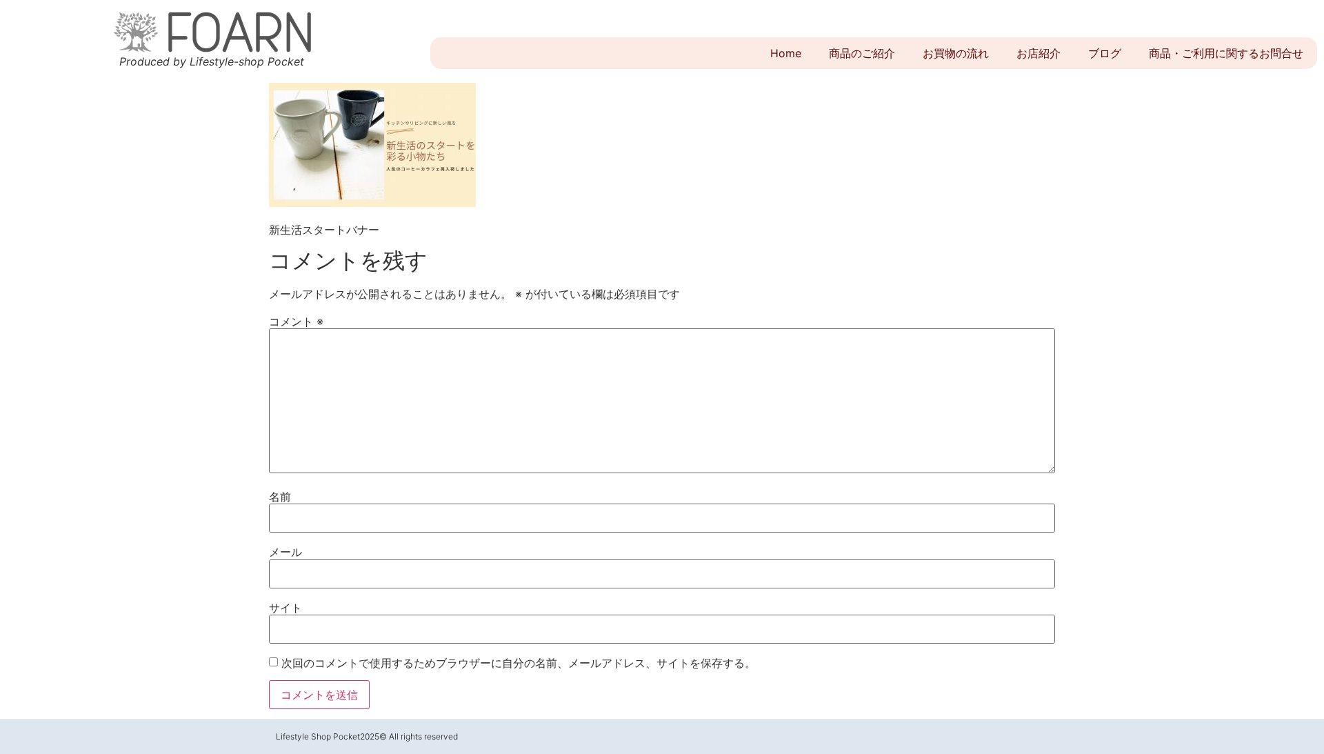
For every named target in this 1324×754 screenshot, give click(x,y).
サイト (285, 607)
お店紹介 (1038, 53)
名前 (280, 496)
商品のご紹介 (862, 53)
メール (285, 551)
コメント (296, 321)
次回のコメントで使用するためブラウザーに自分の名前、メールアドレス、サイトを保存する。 (518, 662)
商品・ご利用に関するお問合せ (1226, 53)
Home (785, 53)
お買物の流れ (956, 53)
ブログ (1104, 53)
